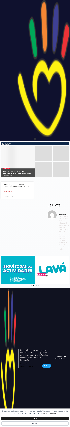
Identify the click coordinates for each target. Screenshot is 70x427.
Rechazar (35, 423)
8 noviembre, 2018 (8, 175)
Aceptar (35, 418)
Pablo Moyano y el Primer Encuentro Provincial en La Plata (17, 172)
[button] (35, 138)
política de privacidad (49, 413)
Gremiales (6, 168)
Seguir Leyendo (8, 191)
